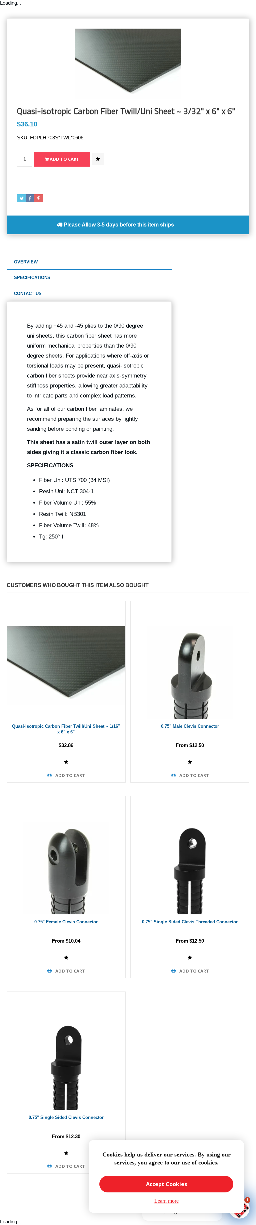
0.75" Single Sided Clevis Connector (66, 1117)
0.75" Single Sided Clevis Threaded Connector (190, 921)
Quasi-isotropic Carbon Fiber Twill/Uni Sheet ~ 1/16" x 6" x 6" (66, 729)
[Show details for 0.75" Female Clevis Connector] (66, 855)
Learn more (166, 1201)
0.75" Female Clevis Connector (66, 921)
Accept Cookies (166, 1184)
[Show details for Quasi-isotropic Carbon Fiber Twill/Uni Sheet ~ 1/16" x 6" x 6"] (66, 660)
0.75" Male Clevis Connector (190, 726)
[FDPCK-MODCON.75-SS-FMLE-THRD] (190, 855)
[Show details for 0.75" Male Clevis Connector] (190, 660)
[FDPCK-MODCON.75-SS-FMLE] (66, 1051)
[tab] (89, 262)
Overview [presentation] (26, 261)
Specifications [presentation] (32, 277)
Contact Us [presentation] (28, 293)
